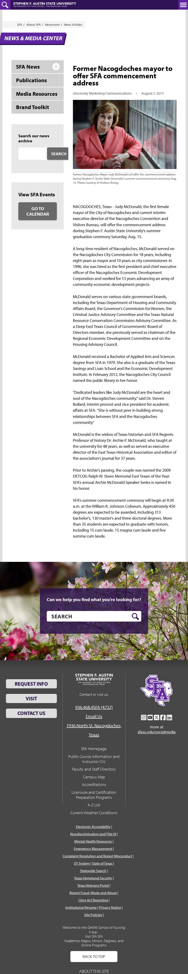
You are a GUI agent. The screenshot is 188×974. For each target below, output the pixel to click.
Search (58, 153)
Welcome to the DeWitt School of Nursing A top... (94, 929)
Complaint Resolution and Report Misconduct (97, 856)
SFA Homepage (94, 748)
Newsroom (52, 25)
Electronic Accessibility (93, 826)
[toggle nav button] (183, 5)
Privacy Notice (110, 907)
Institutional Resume (81, 907)
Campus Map (94, 777)
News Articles (73, 25)
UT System (82, 863)
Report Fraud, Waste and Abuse (93, 892)
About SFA (33, 25)
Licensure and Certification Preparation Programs (94, 795)
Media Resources (36, 93)
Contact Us (31, 713)
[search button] (135, 616)
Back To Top (94, 956)
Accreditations (94, 784)
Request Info (31, 684)
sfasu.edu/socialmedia (157, 732)
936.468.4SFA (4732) (94, 707)
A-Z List (94, 805)
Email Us (94, 716)
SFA (19, 25)
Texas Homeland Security (93, 878)
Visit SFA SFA (94, 936)
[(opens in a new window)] (144, 717)
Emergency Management (93, 848)
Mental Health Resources (93, 841)
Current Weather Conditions (93, 812)
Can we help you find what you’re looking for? (94, 599)
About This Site (94, 971)
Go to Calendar (37, 211)
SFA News (28, 66)
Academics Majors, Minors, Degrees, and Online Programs (94, 942)
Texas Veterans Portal (93, 885)
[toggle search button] (5, 5)
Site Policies (93, 914)
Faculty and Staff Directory (94, 769)
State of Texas (102, 863)
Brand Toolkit (32, 107)
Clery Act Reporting (93, 900)
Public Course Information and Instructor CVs (93, 759)
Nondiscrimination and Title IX (93, 834)
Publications (31, 80)
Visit (31, 698)
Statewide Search (93, 870)
